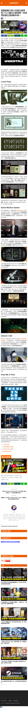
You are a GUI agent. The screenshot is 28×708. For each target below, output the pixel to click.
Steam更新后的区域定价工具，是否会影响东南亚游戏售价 (13, 681)
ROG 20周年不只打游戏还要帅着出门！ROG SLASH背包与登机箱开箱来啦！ (13, 583)
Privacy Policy (3, 700)
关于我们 (10, 700)
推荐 (21, 477)
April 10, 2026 (4, 684)
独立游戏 (3, 479)
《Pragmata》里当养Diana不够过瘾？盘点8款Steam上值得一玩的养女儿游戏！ (13, 662)
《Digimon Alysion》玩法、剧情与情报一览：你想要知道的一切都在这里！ (13, 642)
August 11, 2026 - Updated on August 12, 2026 (10, 585)
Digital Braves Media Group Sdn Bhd (12, 703)
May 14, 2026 (4, 644)
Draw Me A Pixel (18, 475)
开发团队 (16, 477)
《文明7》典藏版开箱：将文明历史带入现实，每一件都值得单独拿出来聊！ (13, 622)
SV (5, 18)
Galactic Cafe (4, 477)
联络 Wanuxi (16, 700)
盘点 (7, 479)
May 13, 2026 (4, 664)
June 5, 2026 (4, 625)
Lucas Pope (11, 477)
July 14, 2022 (11, 18)
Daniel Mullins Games (8, 475)
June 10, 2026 (4, 605)
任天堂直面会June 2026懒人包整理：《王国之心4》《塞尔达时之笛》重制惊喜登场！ (14, 602)
